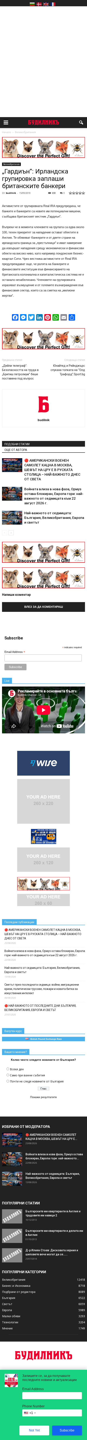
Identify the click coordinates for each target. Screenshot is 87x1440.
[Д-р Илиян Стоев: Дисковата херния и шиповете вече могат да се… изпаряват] (12, 1255)
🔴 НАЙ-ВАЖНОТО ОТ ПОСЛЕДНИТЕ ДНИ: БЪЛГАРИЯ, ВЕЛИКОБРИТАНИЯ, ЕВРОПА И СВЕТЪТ (40, 1008)
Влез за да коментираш (43, 606)
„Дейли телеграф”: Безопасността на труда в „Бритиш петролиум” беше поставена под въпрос (20, 372)
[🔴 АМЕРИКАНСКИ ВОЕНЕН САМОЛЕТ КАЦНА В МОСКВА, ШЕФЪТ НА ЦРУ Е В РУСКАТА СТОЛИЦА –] (12, 465)
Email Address (14, 652)
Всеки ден (17, 1069)
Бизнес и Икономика (16, 1286)
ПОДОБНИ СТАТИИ (17, 444)
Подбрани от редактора (18, 1292)
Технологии (10, 1322)
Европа (7, 1310)
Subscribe (67, 1430)
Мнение (7, 1328)
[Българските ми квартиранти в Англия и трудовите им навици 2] (12, 1216)
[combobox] (29, 1413)
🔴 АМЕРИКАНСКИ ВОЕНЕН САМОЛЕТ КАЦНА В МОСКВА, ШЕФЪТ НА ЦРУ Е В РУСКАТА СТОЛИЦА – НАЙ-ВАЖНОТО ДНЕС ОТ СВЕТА (52, 469)
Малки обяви (11, 1316)
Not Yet (34, 1430)
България (8, 1298)
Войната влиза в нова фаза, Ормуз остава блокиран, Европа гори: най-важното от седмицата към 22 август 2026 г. (44, 953)
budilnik (11, 192)
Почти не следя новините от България (37, 1081)
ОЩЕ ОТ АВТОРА (15, 450)
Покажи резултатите (43, 1097)
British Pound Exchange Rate (45, 1039)
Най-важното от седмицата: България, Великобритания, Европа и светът (54, 517)
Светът (7, 1304)
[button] (81, 122)
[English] (46, 4)
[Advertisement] (43, 54)
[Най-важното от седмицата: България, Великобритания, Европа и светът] (12, 518)
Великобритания (11, 164)
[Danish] (39, 4)
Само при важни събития (27, 1075)
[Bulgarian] (32, 4)
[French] (52, 4)
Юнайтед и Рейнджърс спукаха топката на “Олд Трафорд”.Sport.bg (68, 370)
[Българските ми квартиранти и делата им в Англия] (12, 1236)
